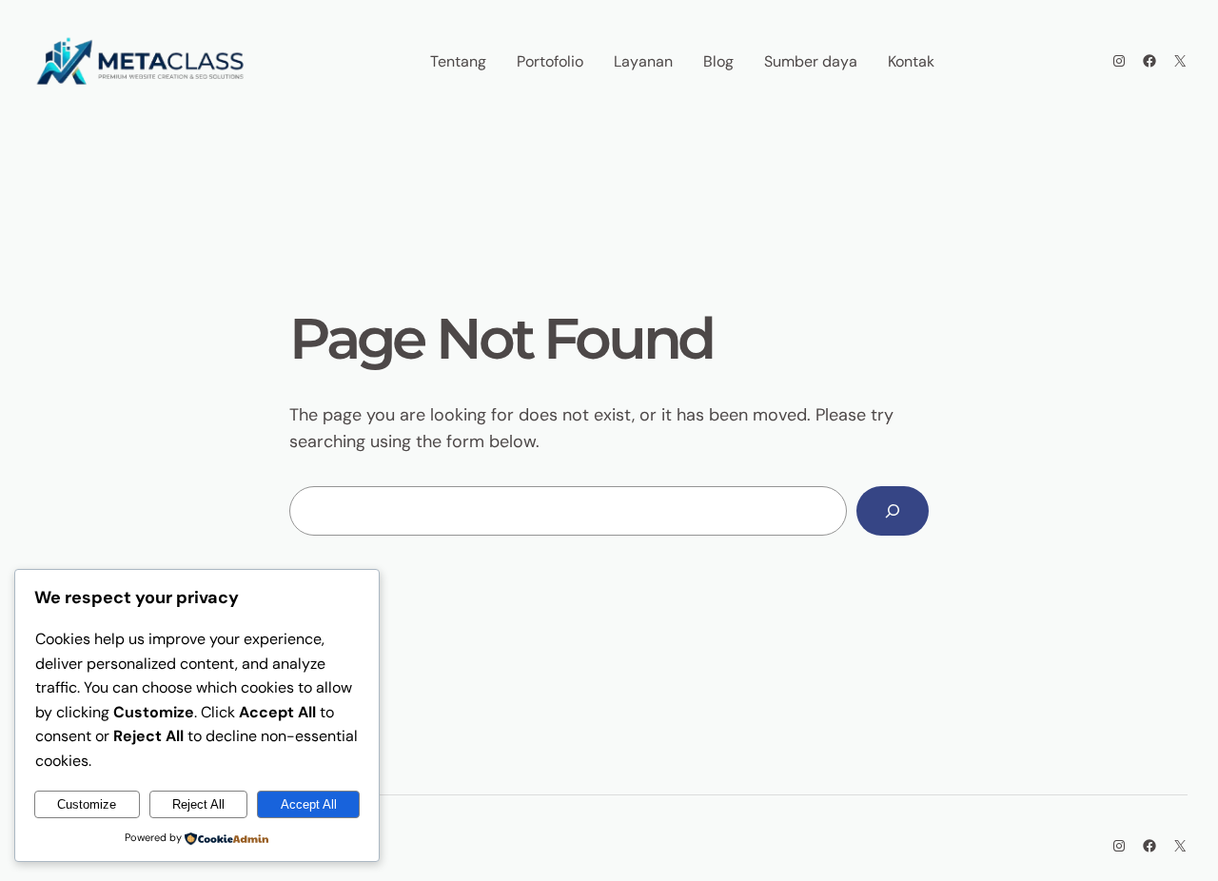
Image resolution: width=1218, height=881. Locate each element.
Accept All (309, 804)
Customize (86, 804)
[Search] (892, 511)
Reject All (198, 804)
